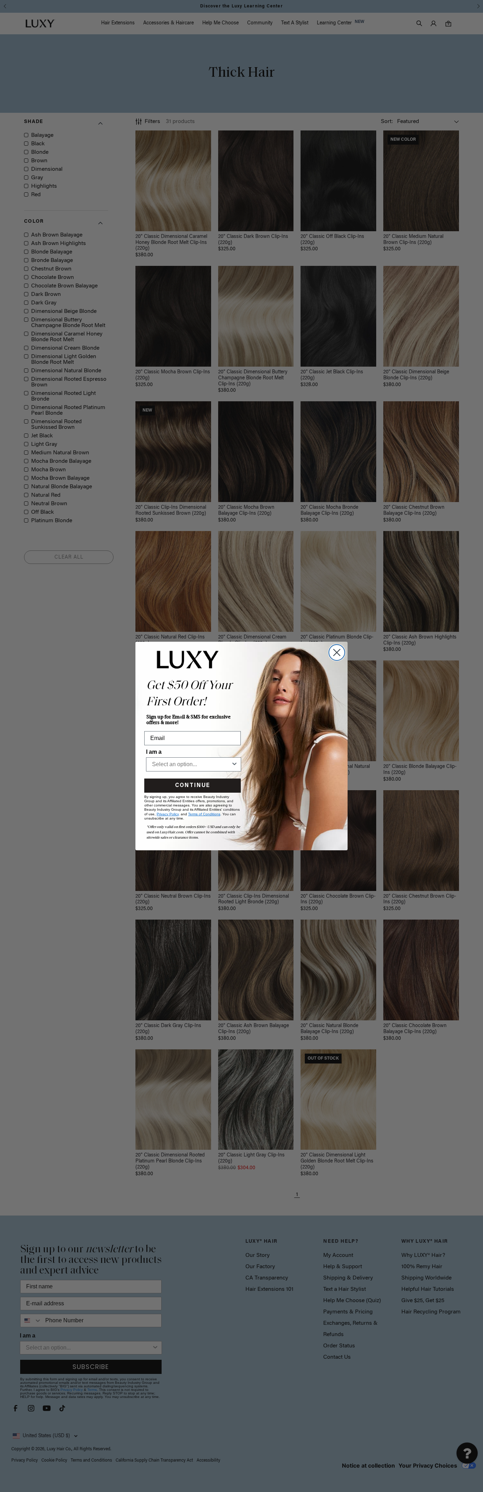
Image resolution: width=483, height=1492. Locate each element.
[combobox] (191, 764)
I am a (154, 752)
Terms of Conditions (204, 814)
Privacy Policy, (168, 814)
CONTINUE (192, 785)
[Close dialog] (337, 652)
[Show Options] (234, 764)
